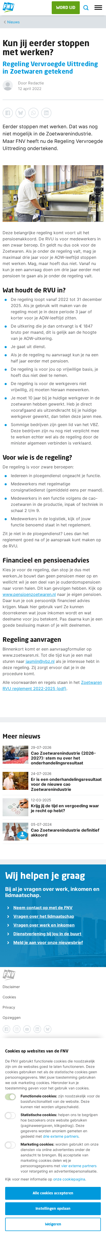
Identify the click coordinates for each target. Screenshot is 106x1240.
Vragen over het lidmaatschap (43, 916)
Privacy (9, 1007)
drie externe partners (60, 1136)
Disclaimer (11, 987)
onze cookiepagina (69, 1179)
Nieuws (13, 22)
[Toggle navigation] (98, 7)
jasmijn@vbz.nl (40, 661)
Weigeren (53, 1224)
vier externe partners (78, 1166)
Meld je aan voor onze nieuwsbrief (48, 942)
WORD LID (65, 7)
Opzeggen (12, 1017)
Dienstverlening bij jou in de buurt (47, 933)
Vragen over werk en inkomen (44, 925)
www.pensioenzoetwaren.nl (29, 594)
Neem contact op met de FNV (43, 907)
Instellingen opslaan (53, 1208)
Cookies (9, 997)
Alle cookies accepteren (53, 1193)
